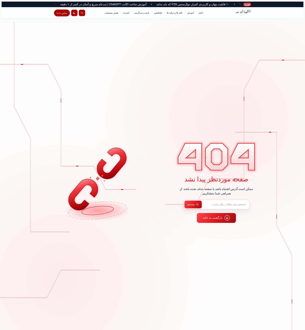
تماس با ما (62, 13)
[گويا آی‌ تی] (236, 13)
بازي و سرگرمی (141, 13)
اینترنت (126, 13)
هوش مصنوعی (111, 13)
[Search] (82, 13)
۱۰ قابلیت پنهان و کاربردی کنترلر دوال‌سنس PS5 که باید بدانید (217, 4)
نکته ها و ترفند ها (175, 13)
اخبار (201, 13)
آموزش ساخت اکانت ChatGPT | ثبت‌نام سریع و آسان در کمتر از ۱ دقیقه (127, 4)
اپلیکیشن (158, 13)
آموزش (190, 13)
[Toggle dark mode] (74, 13)
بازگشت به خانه (212, 217)
